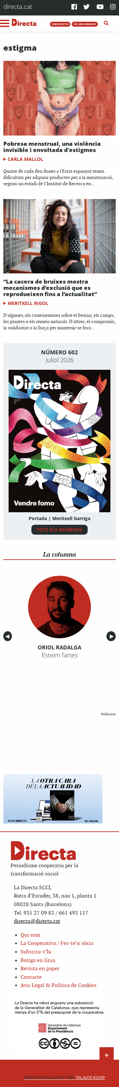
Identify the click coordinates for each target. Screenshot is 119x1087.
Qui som (30, 935)
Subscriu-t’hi (35, 952)
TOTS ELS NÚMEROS (59, 529)
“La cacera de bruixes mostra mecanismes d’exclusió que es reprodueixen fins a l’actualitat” (50, 287)
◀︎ (8, 636)
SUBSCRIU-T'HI (60, 24)
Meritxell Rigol (28, 303)
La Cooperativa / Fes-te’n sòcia (56, 943)
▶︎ (113, 636)
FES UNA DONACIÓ (85, 24)
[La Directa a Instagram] (113, 7)
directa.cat (17, 6)
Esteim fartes (60, 655)
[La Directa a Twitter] (86, 7)
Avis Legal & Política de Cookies (58, 985)
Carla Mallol (25, 159)
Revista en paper (40, 969)
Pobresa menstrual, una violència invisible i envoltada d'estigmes (52, 147)
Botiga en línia (37, 960)
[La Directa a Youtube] (100, 7)
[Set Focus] (106, 23)
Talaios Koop (64, 1077)
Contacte (31, 977)
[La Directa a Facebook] (74, 7)
